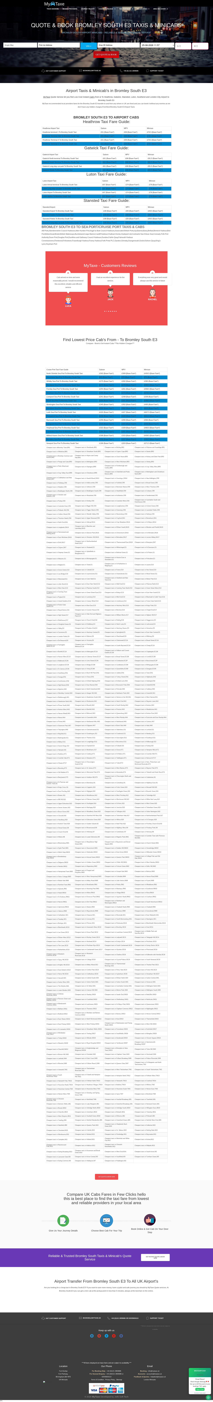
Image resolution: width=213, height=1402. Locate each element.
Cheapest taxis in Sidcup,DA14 (85, 522)
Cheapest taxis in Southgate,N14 (85, 803)
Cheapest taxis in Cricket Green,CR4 (146, 506)
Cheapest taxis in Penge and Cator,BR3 (59, 462)
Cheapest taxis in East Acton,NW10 (116, 852)
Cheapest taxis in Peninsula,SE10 (116, 923)
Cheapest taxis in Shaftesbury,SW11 (116, 999)
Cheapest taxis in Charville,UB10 (57, 1112)
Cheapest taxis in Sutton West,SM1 (58, 982)
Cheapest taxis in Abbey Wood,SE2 (86, 965)
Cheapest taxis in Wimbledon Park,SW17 (55, 1033)
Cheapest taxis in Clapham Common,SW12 (119, 1009)
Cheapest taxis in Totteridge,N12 (145, 795)
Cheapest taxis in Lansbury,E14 (85, 597)
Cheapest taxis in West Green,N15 (146, 803)
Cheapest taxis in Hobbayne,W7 (85, 1161)
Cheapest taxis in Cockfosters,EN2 (57, 681)
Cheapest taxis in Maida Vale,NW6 (57, 880)
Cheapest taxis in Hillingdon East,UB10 (147, 1108)
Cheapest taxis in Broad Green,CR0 (146, 483)
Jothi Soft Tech (121, 1397)
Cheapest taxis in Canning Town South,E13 (56, 592)
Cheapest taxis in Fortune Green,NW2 (117, 866)
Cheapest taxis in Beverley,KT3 (56, 768)
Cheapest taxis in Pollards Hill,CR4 (57, 510)
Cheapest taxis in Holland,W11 (85, 1139)
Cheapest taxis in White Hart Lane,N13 (147, 799)
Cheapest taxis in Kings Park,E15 (145, 605)
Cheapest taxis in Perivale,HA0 (115, 689)
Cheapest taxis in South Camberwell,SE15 (118, 945)
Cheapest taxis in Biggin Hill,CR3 (85, 506)
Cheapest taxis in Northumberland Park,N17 (149, 815)
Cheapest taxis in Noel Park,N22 (115, 824)
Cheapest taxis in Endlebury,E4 (85, 624)
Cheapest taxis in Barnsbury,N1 (85, 783)
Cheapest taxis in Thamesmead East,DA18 (119, 542)
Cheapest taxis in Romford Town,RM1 (58, 884)
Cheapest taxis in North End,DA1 (57, 522)
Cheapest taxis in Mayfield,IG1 (56, 734)
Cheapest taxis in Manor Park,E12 (146, 579)
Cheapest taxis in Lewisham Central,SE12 (118, 932)
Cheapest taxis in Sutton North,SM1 (86, 982)
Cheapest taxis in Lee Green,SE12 (57, 932)
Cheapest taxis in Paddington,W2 (115, 1161)
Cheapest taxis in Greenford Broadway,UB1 (119, 1104)
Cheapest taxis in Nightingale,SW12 (146, 1009)
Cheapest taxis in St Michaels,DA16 (146, 533)
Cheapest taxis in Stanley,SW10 (85, 994)
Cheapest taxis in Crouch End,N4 (57, 832)
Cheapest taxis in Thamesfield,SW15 (147, 1019)
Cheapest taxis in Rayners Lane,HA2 (146, 701)
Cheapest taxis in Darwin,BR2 (144, 451)
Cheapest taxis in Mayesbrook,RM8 (86, 911)
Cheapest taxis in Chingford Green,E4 (58, 624)
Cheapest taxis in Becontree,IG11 (115, 742)
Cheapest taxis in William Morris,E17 (116, 615)
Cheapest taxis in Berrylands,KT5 (57, 777)
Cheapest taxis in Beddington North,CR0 (59, 491)
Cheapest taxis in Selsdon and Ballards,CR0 (56, 495)
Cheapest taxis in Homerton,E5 (145, 628)
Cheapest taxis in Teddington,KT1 (115, 758)
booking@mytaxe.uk (92, 70)
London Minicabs (150, 1379)
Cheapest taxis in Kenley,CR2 (84, 501)
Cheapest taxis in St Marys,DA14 (145, 522)
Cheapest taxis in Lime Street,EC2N (86, 660)
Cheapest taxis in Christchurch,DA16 (116, 533)
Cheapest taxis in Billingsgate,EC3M (146, 665)
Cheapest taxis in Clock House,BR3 (116, 456)
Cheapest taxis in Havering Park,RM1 (87, 888)
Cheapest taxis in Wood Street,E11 (146, 574)
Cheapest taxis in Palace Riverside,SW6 (148, 1058)
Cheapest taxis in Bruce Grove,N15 (57, 811)
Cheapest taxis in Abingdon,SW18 (146, 1033)
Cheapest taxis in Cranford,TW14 (145, 1081)
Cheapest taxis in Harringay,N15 (85, 807)
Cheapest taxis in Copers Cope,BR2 (116, 451)
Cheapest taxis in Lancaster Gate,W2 (58, 1157)
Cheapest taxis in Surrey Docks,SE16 (147, 945)
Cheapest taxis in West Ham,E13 (57, 588)
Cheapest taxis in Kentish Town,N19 (58, 824)
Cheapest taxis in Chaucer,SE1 (85, 915)
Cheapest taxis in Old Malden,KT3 (57, 772)
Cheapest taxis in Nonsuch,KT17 (145, 758)
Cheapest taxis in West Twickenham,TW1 (118, 1069)
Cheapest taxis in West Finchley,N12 (116, 795)
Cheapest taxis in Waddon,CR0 (56, 487)
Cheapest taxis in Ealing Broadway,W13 (59, 1152)
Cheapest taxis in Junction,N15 (115, 807)
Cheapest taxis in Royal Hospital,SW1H (88, 1043)
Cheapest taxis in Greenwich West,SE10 (88, 927)
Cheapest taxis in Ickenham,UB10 (86, 1112)
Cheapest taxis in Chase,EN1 (84, 677)
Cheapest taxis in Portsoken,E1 (145, 558)
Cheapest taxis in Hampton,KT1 (85, 758)
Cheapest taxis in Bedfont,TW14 (115, 1085)
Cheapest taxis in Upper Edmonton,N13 (59, 803)
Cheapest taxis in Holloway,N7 (85, 832)
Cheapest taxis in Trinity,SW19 (56, 1038)
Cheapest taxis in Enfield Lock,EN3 (116, 681)
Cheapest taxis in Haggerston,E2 (145, 620)
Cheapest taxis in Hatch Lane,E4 (115, 624)
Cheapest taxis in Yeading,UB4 (56, 1120)
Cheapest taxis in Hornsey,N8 (144, 832)
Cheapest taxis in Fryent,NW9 (144, 880)
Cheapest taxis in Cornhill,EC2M (145, 656)
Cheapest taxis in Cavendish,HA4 (86, 717)
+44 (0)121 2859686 (114, 1371)
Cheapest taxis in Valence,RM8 (56, 911)
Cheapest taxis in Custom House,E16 (87, 610)
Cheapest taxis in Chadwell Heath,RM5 (117, 907)
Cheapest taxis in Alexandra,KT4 (115, 772)
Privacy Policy (110, 1379)
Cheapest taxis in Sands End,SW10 (116, 994)
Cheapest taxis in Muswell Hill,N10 (146, 787)
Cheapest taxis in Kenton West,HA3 (58, 709)
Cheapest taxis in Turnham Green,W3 (147, 1156)
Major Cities (142, 9)
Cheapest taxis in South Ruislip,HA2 (116, 705)
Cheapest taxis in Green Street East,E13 (88, 592)
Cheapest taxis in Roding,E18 (114, 620)
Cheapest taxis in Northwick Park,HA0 (117, 693)
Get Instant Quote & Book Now (155, 1257)
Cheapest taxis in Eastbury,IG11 (145, 738)
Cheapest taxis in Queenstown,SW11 (147, 1004)
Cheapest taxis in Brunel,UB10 (56, 1108)
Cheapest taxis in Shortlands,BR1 (86, 447)
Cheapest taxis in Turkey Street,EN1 (116, 677)
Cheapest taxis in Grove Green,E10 (57, 570)
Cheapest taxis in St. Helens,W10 (115, 1130)
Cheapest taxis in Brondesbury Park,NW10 (56, 857)
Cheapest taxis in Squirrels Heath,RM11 (117, 897)
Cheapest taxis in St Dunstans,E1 (146, 547)
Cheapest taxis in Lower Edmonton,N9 (87, 837)
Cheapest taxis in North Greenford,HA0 (87, 689)
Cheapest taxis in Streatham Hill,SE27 (147, 974)
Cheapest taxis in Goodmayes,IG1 (86, 733)
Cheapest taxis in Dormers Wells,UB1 (58, 1104)
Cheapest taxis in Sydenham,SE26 (116, 974)
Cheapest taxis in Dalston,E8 (84, 636)
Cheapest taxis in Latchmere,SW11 (86, 1004)
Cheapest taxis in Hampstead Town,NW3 (59, 871)
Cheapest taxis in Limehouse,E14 (115, 601)
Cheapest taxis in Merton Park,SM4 (116, 990)
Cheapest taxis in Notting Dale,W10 (146, 1130)
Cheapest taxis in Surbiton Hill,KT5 (86, 777)
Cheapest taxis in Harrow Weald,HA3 (58, 713)
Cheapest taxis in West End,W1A (115, 1151)
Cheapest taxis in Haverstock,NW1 (86, 848)
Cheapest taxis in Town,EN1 (144, 673)
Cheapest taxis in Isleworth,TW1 (56, 1069)
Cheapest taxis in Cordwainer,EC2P (116, 660)
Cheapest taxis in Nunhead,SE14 (85, 941)
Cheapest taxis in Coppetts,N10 (85, 787)
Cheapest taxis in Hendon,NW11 (56, 866)
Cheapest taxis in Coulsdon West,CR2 (117, 501)
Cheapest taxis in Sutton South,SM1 (116, 982)
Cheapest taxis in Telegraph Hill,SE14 (147, 937)
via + (88, 46)
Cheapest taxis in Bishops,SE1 (56, 923)
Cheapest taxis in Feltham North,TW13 (87, 1081)
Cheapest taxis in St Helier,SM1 (85, 986)
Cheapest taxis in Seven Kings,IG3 (57, 746)
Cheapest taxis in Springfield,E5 (115, 632)
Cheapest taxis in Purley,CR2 (55, 501)
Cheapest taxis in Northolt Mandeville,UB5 (88, 1120)
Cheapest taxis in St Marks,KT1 (115, 754)
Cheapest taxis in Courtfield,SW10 (86, 999)
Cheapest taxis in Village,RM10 (115, 892)
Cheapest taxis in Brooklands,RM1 (86, 884)
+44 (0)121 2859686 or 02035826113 (124, 1318)
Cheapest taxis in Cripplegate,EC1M (146, 651)
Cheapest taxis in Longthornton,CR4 (116, 506)
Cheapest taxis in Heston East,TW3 (146, 1089)
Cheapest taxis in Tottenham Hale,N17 (117, 815)
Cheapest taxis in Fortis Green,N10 (116, 787)
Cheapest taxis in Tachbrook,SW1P (116, 1043)
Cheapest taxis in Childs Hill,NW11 (116, 862)
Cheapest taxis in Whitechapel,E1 (115, 547)
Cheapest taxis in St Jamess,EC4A (57, 669)
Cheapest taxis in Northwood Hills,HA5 (87, 721)
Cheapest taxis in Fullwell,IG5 (114, 746)
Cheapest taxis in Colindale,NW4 (115, 876)
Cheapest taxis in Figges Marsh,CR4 (87, 510)
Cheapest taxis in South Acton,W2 (146, 1151)
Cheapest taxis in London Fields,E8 (57, 636)
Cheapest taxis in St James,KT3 (85, 768)
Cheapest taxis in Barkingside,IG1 (57, 738)
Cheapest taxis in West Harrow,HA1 (146, 697)
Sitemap (119, 1379)
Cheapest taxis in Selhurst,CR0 (85, 487)
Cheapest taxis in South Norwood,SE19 (147, 959)
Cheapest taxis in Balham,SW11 (56, 1009)
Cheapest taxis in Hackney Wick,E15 (117, 605)
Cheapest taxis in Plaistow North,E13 (147, 584)
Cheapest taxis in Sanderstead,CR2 (146, 495)
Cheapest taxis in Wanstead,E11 (56, 579)
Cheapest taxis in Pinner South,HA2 (58, 705)
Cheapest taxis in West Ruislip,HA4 (116, 717)
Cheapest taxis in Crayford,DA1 (115, 518)
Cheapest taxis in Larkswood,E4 (145, 624)
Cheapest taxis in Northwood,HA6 (115, 721)
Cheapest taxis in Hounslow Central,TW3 (59, 1089)
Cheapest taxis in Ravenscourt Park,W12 (56, 1145)
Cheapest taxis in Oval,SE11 (144, 927)
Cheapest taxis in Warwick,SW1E (57, 1043)
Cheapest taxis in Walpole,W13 (145, 1145)
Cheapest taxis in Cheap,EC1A (145, 645)
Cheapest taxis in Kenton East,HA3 (146, 713)
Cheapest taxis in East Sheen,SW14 (58, 1019)
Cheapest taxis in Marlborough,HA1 (57, 697)
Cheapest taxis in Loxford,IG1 (144, 729)
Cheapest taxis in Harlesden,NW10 (86, 852)
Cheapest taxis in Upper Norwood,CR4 (87, 518)
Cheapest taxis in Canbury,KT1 (85, 754)
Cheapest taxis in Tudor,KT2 (114, 763)
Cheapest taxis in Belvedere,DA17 (116, 537)
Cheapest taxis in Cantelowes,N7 (115, 832)
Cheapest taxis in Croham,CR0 (145, 491)
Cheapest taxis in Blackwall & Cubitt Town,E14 (150, 597)
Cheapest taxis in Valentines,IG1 (115, 729)
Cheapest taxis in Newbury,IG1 (145, 733)
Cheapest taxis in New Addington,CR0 (147, 478)
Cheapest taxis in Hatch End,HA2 (115, 701)
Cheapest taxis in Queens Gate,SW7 (116, 1063)
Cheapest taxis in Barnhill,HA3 (85, 709)
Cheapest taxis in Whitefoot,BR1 (56, 451)
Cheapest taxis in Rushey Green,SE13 (87, 937)
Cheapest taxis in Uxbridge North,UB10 (87, 1108)
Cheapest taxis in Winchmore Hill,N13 (117, 799)
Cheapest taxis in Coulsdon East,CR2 (58, 506)
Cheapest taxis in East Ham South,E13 (147, 592)
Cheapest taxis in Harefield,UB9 (56, 1125)
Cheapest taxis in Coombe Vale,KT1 (58, 758)
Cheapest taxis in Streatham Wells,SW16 (88, 1029)
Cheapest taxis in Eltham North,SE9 (116, 978)
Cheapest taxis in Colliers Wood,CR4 (58, 514)
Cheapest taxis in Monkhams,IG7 (86, 750)
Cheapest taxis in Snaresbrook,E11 (116, 574)
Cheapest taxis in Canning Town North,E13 (118, 588)
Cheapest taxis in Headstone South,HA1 (88, 697)
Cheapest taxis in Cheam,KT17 (56, 763)
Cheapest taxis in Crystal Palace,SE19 (117, 959)
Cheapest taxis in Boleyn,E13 (114, 592)
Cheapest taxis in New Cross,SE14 (57, 941)
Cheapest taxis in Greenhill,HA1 (145, 693)
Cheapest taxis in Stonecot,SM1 (145, 982)
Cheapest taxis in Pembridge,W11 (115, 1134)
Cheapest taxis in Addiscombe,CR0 (86, 483)
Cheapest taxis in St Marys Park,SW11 (117, 1004)
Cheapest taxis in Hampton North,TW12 (117, 1075)
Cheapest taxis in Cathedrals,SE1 (57, 915)
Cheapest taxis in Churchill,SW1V (57, 1049)
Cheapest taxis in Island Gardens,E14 (58, 601)
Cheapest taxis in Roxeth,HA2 (84, 705)
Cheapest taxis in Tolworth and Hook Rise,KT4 (150, 772)
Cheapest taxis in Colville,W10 (85, 1130)
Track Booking (53, 9)
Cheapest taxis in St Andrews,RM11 (58, 897)
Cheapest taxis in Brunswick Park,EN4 (117, 685)
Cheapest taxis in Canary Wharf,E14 (86, 601)
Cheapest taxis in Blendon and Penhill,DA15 (149, 527)
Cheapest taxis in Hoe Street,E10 (145, 570)
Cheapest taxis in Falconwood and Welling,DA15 (57, 532)
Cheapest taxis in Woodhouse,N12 (86, 795)
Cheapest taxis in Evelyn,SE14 (115, 941)
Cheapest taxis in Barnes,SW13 (115, 1014)
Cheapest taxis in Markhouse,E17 (57, 620)
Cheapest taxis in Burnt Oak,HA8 (115, 725)
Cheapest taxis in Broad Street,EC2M (117, 656)
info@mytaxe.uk (153, 1371)
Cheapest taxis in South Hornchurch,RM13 (148, 902)
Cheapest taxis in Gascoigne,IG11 (116, 738)
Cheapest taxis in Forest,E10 (114, 570)
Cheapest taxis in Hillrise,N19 (114, 819)
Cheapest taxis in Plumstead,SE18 (146, 949)
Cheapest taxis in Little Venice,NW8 (116, 880)
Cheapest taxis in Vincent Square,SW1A (148, 1038)
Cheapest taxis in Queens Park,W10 (86, 1125)
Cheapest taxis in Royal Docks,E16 (57, 610)
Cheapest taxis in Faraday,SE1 (56, 919)
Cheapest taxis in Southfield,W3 (115, 1156)
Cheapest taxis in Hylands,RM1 (56, 889)
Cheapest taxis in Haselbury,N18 (56, 820)
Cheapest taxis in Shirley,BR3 (144, 462)
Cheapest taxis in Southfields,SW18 (116, 1033)
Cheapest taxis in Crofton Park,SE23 (87, 970)
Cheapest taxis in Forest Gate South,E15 (56, 605)
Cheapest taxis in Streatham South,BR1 (88, 451)
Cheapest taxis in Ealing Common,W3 (58, 1161)
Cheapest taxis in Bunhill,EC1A (56, 651)
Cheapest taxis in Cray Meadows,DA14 (117, 522)
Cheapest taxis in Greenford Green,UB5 (117, 1120)
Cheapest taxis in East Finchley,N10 (58, 791)
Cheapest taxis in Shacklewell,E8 (115, 636)
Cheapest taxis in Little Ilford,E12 (57, 584)
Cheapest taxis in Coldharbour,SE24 (86, 974)
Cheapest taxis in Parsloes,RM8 (115, 911)
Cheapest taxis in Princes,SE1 (85, 923)
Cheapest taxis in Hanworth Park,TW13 (59, 1081)
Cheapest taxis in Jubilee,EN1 (114, 673)
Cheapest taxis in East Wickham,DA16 (59, 537)
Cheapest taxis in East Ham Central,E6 (147, 632)
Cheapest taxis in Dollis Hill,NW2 (145, 866)
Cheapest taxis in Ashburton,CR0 (115, 495)
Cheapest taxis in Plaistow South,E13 (87, 588)
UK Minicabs (63, 1379)
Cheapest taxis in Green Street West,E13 (148, 588)
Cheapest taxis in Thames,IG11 (85, 738)
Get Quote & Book (106, 54)
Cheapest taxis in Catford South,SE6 (87, 978)
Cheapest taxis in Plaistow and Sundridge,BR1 (150, 447)
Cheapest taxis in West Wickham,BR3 (117, 462)
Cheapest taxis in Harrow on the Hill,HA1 (118, 697)
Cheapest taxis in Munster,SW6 (56, 1063)
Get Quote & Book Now (106, 1177)
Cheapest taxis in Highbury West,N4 (116, 828)
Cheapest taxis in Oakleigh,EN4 (145, 681)
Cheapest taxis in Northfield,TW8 (85, 1099)
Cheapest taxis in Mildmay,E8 (144, 636)
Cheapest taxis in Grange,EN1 (56, 677)
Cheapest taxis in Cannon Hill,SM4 (86, 990)
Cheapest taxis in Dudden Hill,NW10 (116, 848)
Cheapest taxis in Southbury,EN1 (57, 673)
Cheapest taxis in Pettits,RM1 (114, 884)
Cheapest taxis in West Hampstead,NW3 (88, 876)
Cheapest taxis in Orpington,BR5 (85, 467)
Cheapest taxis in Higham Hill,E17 (146, 615)
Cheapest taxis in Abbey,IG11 (55, 742)
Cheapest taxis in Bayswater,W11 (145, 1134)
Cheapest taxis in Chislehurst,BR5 (86, 473)
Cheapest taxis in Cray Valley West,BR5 (148, 467)
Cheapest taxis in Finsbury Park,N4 (146, 828)
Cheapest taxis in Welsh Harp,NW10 (58, 852)
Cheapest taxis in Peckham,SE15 (145, 941)
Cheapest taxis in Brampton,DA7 (145, 542)
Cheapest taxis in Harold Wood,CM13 (87, 478)
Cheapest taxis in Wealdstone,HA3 (146, 709)
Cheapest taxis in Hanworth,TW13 (116, 1081)
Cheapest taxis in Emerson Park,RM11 (87, 897)
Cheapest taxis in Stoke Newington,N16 (147, 811)
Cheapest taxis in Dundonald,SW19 (116, 1038)
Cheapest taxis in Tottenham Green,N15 (147, 807)
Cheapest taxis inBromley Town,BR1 (58, 447)
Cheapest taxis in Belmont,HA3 (85, 713)
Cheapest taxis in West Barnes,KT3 (116, 768)
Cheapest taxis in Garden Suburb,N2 (87, 824)
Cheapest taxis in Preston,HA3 (115, 709)
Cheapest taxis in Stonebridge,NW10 (146, 848)
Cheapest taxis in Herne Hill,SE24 (57, 974)
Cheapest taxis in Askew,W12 (144, 1139)
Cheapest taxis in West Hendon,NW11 (147, 862)
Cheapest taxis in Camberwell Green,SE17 (88, 949)
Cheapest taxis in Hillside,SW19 (85, 1038)
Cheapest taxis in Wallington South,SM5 (148, 990)
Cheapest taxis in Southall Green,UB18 (87, 1116)
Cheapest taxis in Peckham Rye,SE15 (87, 945)
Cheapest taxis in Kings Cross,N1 (57, 787)
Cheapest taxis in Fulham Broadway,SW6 (118, 1058)
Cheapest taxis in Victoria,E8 (84, 640)
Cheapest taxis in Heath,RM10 (56, 893)
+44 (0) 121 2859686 (131, 71)
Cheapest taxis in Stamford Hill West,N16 (88, 815)
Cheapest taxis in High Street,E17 (57, 615)
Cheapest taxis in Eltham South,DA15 (117, 527)
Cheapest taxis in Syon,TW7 (114, 1094)
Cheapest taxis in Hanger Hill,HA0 (86, 693)
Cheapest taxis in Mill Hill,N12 (56, 799)
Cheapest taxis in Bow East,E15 (85, 605)
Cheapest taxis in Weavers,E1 (56, 559)
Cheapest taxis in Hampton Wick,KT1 (147, 750)
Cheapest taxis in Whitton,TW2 (145, 1085)
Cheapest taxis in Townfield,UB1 (145, 1099)
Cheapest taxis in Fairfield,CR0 (115, 483)
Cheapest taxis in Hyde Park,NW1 (57, 848)
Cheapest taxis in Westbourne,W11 (57, 1134)
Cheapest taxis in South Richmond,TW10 (54, 1075)
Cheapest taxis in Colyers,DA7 (56, 547)
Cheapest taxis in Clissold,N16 (56, 815)
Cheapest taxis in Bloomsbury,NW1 (57, 843)
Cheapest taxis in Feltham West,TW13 (147, 1075)
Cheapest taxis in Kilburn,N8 (55, 837)
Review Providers (70, 9)
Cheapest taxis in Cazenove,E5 (56, 632)
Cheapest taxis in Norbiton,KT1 (56, 754)
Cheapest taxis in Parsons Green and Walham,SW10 (58, 999)
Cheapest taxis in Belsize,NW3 (145, 871)
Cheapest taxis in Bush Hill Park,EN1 (87, 673)
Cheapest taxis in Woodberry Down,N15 (88, 811)
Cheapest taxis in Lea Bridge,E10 (57, 574)
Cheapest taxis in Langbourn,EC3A (57, 665)
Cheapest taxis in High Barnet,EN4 (57, 685)
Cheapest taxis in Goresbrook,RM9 (146, 911)
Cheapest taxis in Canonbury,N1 (115, 783)
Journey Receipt (88, 9)
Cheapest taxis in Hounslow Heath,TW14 (59, 1085)
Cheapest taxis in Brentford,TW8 (145, 1094)
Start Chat (200, 1389)
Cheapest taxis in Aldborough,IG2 (145, 742)
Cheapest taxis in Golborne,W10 (145, 1125)
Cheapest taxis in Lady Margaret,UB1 (87, 1104)
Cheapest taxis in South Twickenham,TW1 (148, 1069)
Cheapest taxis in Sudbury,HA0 (145, 689)
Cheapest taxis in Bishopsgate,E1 (86, 558)
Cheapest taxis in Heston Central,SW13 (147, 1014)
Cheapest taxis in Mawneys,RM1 (115, 888)
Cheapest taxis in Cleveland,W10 (57, 1130)
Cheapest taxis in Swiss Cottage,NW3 (58, 876)
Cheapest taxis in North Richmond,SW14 (88, 1019)
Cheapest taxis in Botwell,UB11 (115, 1112)
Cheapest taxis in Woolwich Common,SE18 (55, 954)
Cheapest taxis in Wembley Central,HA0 (59, 693)
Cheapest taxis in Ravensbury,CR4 (116, 514)
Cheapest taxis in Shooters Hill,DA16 (87, 537)
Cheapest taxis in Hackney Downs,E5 (117, 628)
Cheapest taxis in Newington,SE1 (145, 919)
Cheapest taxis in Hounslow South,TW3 (117, 1089)
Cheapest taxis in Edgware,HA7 (85, 725)
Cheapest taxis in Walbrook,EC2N (57, 661)
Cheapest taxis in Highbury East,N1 (146, 783)
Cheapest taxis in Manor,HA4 (55, 717)
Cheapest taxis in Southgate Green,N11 (117, 791)
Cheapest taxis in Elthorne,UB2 (115, 1116)
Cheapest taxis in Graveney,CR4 (115, 510)
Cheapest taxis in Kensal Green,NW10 (87, 857)
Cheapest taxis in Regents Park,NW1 (117, 837)
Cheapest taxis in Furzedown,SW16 (116, 1029)
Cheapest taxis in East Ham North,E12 (87, 584)
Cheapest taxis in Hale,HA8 (143, 725)
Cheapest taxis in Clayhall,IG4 (85, 746)
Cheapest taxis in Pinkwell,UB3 (145, 1116)
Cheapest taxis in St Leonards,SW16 (58, 1029)
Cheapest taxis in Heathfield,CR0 (115, 491)
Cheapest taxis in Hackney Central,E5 (87, 632)
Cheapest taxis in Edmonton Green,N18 (88, 819)
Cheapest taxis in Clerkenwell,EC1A (116, 640)
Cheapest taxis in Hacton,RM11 (56, 902)
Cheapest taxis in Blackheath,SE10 (57, 927)
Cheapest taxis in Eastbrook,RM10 (146, 888)
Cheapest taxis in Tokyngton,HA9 (57, 729)
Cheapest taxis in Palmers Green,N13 (87, 799)
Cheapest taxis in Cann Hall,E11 (85, 579)
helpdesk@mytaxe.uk (158, 1377)
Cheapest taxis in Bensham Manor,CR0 (117, 487)
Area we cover (159, 9)
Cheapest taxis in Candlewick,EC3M (116, 665)
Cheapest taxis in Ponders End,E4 (86, 628)
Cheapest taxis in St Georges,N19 (146, 819)
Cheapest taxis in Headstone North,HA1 (59, 701)
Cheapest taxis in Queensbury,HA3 (116, 713)
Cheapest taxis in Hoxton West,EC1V (58, 656)
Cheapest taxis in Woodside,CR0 (85, 495)
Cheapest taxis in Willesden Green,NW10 (148, 852)
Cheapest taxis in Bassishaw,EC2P (146, 660)
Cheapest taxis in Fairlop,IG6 (144, 746)
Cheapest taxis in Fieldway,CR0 (56, 483)
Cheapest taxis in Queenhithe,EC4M (116, 669)
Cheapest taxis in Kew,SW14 (114, 1019)
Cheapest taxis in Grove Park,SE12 (86, 932)
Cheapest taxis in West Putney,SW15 (87, 1024)
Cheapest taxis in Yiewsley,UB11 (145, 1112)
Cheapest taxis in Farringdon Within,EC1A (55, 645)
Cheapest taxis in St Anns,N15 (114, 803)
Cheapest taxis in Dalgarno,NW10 (57, 862)
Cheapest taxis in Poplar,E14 (55, 597)
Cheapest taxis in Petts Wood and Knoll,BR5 (57, 466)
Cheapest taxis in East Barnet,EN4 (86, 685)
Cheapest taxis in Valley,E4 (55, 628)
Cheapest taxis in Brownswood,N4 (86, 828)
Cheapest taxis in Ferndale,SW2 (85, 1054)
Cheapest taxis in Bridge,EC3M (85, 665)
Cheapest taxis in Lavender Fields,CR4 (147, 510)
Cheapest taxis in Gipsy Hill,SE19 (57, 960)
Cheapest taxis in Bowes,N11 (55, 795)
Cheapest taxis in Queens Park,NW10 (117, 857)
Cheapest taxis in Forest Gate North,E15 (148, 601)
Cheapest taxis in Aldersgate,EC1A (86, 651)
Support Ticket (157, 71)
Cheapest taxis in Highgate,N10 (85, 791)
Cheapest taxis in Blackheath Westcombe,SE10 (150, 923)
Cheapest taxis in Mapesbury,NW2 (86, 866)
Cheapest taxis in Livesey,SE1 (85, 919)
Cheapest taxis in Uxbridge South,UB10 (117, 1108)
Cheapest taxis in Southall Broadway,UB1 (118, 1099)
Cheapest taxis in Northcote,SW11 (146, 999)
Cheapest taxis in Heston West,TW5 (58, 1094)
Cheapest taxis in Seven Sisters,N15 (58, 807)
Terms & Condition (97, 1379)
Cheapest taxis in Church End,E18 (86, 620)
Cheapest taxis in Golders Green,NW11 (87, 862)
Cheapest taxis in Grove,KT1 (114, 750)
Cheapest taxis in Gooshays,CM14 (116, 478)
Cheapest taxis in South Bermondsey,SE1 (118, 919)
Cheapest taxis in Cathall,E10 (84, 570)
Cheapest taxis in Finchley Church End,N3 (148, 824)
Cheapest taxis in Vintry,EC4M (85, 669)
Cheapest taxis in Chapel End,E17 (146, 610)
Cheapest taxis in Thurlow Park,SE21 (147, 965)
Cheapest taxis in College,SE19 (85, 959)
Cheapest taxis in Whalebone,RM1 (146, 884)
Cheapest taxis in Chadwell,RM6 (145, 907)
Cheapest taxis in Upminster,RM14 (57, 907)
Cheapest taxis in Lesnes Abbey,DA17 (147, 537)
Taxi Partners (125, 9)
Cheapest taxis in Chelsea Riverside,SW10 (54, 994)
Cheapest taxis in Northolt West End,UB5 (148, 1120)
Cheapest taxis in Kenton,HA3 (144, 705)
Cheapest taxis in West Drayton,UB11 (58, 1116)
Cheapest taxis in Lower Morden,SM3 (58, 990)
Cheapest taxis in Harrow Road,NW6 (146, 876)
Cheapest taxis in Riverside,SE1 (115, 915)
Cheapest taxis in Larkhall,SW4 (56, 1058)
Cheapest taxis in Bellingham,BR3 (86, 462)
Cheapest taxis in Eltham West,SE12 (58, 937)
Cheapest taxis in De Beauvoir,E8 (57, 640)
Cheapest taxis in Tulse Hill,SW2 (145, 1049)
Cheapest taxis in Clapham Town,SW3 (117, 1054)
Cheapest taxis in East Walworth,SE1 (147, 915)
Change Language (106, 9)
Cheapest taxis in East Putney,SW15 (58, 1024)
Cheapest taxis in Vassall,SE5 (56, 978)
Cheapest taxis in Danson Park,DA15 (87, 533)
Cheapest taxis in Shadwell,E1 (85, 547)
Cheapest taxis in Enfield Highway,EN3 (87, 681)
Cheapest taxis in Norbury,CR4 (144, 514)
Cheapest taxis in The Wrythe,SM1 (57, 986)
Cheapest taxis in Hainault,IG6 (56, 750)
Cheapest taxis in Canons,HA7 (144, 721)
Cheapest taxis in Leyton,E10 (144, 564)
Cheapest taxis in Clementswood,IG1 (87, 729)
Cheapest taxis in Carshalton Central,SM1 (118, 986)
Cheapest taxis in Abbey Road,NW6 (86, 880)
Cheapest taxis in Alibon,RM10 (85, 892)
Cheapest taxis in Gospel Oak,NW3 (116, 871)
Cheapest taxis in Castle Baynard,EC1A (117, 645)
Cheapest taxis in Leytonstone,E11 (86, 574)
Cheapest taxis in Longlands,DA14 (57, 527)
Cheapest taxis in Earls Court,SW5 (86, 1058)
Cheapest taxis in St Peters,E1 (145, 552)
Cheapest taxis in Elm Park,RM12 (86, 902)
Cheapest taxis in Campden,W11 (56, 1139)
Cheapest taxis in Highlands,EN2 (145, 677)
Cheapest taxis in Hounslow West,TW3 (87, 1089)
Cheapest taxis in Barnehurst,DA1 (146, 518)
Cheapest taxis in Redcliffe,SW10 (145, 994)
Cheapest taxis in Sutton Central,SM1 (147, 978)
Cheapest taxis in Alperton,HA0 (56, 689)
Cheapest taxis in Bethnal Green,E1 (116, 552)
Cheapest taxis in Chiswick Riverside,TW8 (55, 1099)
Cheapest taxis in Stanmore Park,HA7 (58, 725)
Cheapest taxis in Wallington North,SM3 (147, 986)
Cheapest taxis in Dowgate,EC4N (145, 669)
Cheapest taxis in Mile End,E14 (115, 597)
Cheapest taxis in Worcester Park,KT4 (87, 772)
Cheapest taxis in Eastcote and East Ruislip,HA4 (150, 717)
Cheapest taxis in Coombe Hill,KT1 (146, 754)
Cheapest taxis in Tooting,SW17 (85, 1033)
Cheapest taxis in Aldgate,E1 (55, 565)
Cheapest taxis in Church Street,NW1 (147, 843)
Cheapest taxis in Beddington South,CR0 (88, 491)
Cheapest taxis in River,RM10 (144, 892)
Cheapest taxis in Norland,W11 (85, 1134)
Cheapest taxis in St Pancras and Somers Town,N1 (57, 782)
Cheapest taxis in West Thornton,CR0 (147, 487)
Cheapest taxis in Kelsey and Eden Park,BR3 (149, 456)
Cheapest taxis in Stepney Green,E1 (58, 552)
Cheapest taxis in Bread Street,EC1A (147, 640)
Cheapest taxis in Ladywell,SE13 (115, 937)
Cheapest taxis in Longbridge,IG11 (86, 742)
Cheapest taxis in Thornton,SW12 (86, 1009)
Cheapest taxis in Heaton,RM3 (85, 907)
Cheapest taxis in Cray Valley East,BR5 (59, 473)
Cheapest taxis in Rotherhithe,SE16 (57, 949)
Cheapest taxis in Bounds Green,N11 (146, 791)
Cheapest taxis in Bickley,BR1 (114, 447)
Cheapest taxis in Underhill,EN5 (145, 685)
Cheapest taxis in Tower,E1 (84, 564)
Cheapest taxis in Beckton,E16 (115, 610)
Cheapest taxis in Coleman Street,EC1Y (88, 656)
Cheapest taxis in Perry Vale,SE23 (116, 970)
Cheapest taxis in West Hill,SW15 (145, 1024)
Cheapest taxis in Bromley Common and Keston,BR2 (59, 456)
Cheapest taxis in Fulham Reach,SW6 (87, 1063)
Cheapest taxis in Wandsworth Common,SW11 (56, 1004)
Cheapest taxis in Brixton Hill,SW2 (57, 1054)
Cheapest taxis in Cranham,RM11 (145, 897)
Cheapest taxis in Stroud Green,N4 (57, 828)
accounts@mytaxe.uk (154, 1374)
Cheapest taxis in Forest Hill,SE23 (146, 970)
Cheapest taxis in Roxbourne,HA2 (86, 701)
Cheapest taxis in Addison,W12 (85, 1145)
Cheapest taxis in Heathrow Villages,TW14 (88, 1085)
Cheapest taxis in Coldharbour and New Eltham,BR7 (59, 478)
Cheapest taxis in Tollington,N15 (115, 811)
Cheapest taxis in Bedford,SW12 (56, 1014)
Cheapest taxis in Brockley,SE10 (115, 927)
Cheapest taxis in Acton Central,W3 (86, 1156)
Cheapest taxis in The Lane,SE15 (57, 945)
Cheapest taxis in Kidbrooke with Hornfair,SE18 (150, 954)
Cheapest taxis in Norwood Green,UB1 (147, 1104)
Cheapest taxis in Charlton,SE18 (115, 954)
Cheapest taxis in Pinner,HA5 (55, 721)
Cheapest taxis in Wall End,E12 (115, 584)
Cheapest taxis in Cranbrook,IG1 (115, 733)
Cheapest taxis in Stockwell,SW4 (145, 1054)
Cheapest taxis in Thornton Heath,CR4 (58, 518)
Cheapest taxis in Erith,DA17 (55, 542)
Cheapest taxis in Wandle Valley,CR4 (87, 514)
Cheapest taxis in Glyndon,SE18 (115, 949)
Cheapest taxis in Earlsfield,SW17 (146, 1029)
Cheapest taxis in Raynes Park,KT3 (146, 768)
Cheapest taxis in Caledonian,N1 (145, 777)
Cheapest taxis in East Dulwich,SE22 (58, 970)
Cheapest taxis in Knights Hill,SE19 (57, 965)
